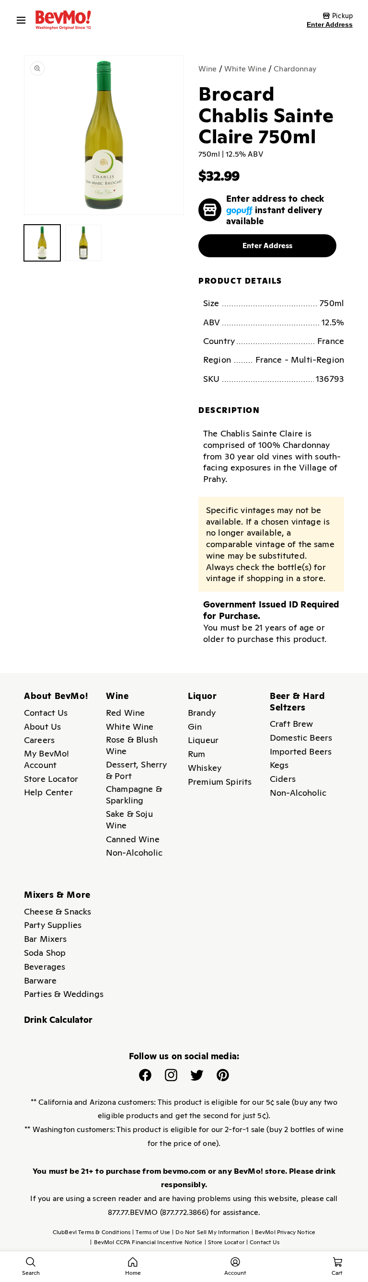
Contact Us (46, 712)
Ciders (283, 778)
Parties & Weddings (64, 993)
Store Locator (51, 778)
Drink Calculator (58, 1019)
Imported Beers (301, 751)
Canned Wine (133, 839)
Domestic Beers (301, 737)
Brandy (202, 712)
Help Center (48, 792)
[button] (23, 20)
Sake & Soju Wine (129, 819)
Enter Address (330, 24)
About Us (42, 726)
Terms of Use (151, 1232)
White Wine (245, 69)
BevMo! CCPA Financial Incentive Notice (146, 1242)
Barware (40, 980)
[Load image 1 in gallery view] (42, 243)
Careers (39, 739)
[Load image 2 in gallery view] (83, 243)
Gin (195, 726)
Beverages (44, 966)
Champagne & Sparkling (134, 794)
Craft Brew (291, 723)
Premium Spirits (220, 781)
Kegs (279, 764)
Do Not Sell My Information (210, 1232)
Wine (207, 69)
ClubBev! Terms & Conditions (91, 1232)
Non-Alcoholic (134, 852)
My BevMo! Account (46, 759)
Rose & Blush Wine (132, 745)
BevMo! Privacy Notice (284, 1232)
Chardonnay (295, 69)
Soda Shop (45, 952)
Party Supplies (52, 924)
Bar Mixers (45, 938)
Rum (196, 753)
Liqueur (203, 739)
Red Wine (125, 712)
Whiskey (204, 767)
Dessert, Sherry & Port (136, 770)
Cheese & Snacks (57, 911)
